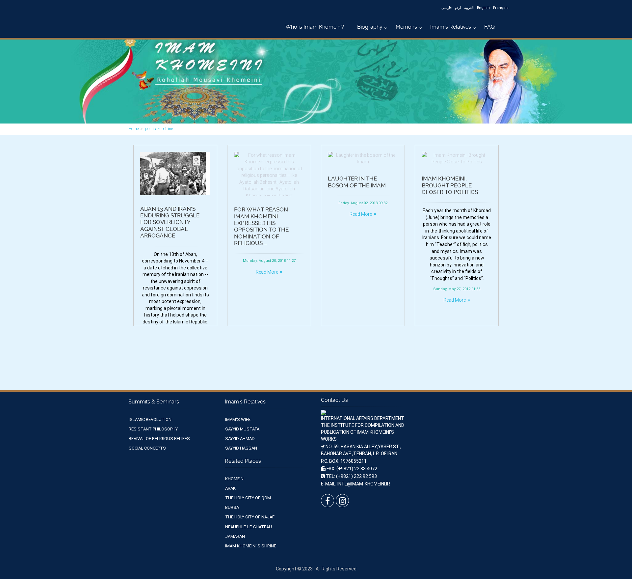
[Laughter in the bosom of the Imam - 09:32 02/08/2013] (363, 158)
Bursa (232, 507)
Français (501, 8)
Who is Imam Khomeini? (314, 27)
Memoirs (406, 27)
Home (133, 128)
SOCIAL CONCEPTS (147, 448)
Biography (369, 27)
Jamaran (235, 536)
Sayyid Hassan (241, 448)
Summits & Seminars (153, 402)
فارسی (446, 8)
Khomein (234, 478)
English (483, 8)
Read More (267, 272)
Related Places (243, 461)
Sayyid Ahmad (240, 438)
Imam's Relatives (450, 27)
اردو (458, 8)
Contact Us (334, 400)
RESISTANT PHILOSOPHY (153, 429)
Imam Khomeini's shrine (250, 545)
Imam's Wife (237, 419)
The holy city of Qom (248, 497)
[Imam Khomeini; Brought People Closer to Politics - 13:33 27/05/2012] (457, 158)
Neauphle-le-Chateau (248, 526)
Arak (230, 488)
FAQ (489, 27)
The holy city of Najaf (250, 516)
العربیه (469, 8)
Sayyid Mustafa (242, 429)
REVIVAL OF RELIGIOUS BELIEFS (159, 438)
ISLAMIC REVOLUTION (150, 419)
